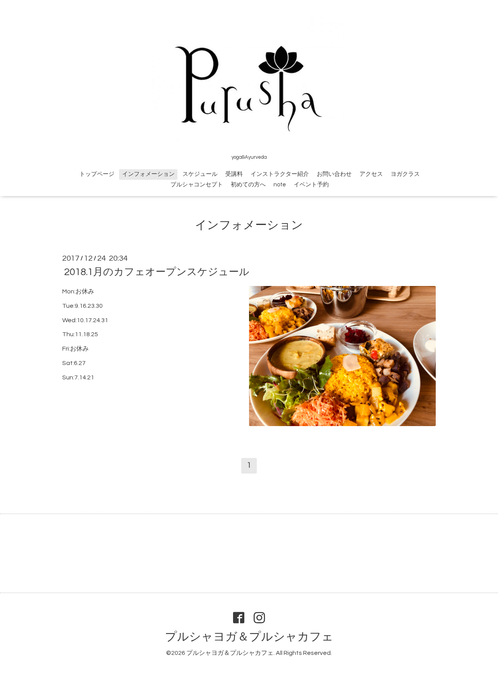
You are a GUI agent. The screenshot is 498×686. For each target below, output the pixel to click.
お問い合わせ (334, 174)
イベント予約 (311, 185)
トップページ (96, 174)
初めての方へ (248, 185)
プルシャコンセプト (196, 185)
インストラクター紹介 (280, 174)
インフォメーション (148, 174)
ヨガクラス (405, 174)
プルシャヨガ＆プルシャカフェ (249, 637)
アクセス (371, 174)
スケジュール (199, 174)
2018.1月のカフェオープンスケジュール (156, 272)
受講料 (234, 174)
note (280, 185)
